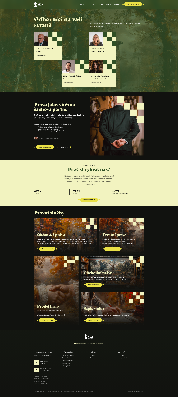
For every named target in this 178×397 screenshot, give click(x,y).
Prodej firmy (66, 366)
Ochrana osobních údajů (135, 391)
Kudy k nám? (122, 358)
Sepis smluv (66, 363)
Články (92, 355)
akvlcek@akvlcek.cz (43, 352)
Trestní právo (67, 358)
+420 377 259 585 (42, 356)
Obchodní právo (67, 360)
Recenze (93, 358)
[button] (83, 4)
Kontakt (121, 355)
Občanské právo (68, 355)
